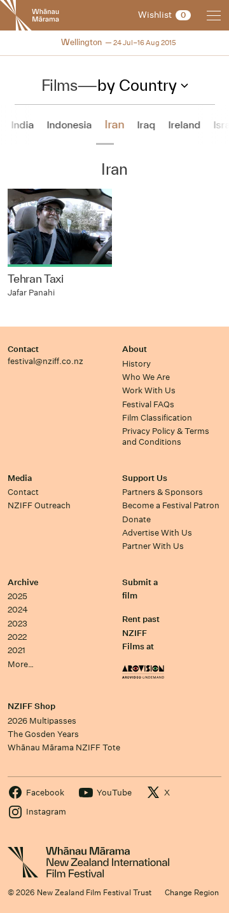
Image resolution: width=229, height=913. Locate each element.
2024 (18, 609)
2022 (17, 637)
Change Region (192, 892)
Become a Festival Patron (170, 505)
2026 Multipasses (42, 720)
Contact (23, 349)
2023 (17, 623)
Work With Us (149, 390)
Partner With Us (153, 546)
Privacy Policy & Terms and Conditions (165, 436)
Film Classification (157, 417)
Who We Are (146, 377)
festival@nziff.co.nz (45, 361)
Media (20, 478)
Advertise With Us (157, 532)
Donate (136, 519)
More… (21, 664)
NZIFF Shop (31, 706)
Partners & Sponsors (162, 492)
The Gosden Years (43, 734)
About (134, 349)
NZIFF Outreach (39, 505)
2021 (16, 650)
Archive (23, 582)
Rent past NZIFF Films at (141, 633)
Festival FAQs (148, 404)
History (136, 363)
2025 (17, 596)
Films (59, 85)
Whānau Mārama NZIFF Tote (64, 747)
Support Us (144, 478)
